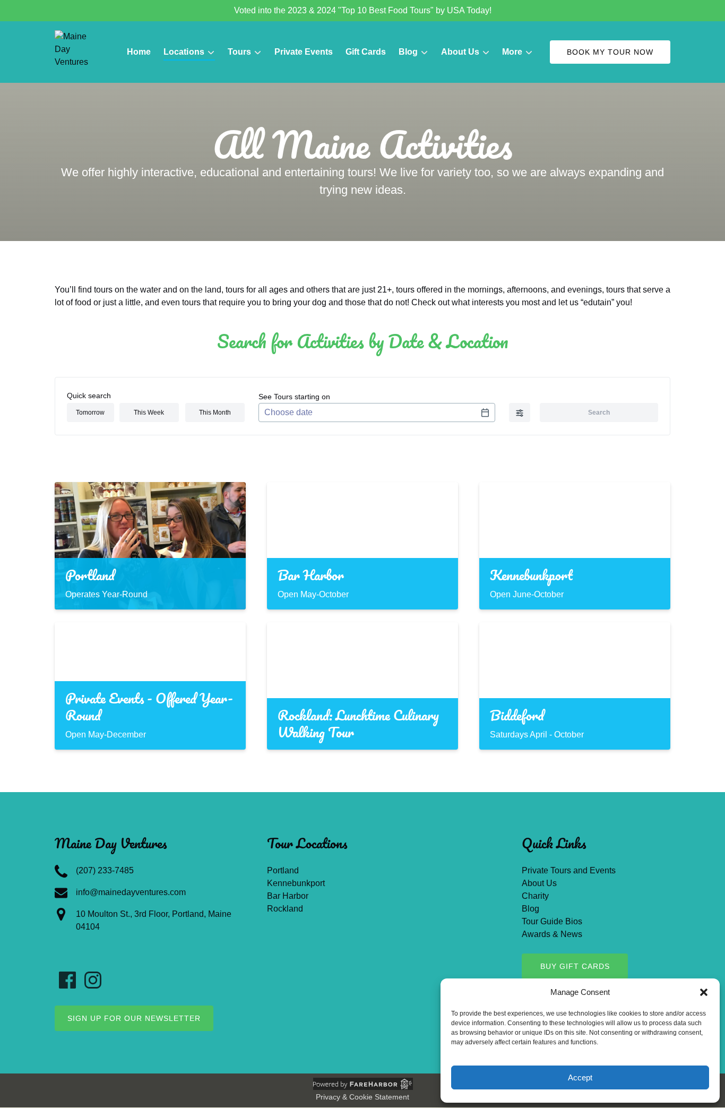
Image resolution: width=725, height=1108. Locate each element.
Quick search (89, 395)
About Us (539, 883)
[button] (703, 992)
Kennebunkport (296, 883)
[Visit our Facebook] (67, 980)
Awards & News (552, 934)
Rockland (285, 908)
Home (139, 51)
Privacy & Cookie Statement (362, 1097)
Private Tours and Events (569, 870)
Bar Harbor (287, 895)
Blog (530, 908)
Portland (283, 870)
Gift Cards (366, 51)
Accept (580, 1077)
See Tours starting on (294, 396)
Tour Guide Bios (552, 921)
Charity (535, 895)
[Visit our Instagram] (92, 980)
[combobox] (376, 412)
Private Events (303, 51)
